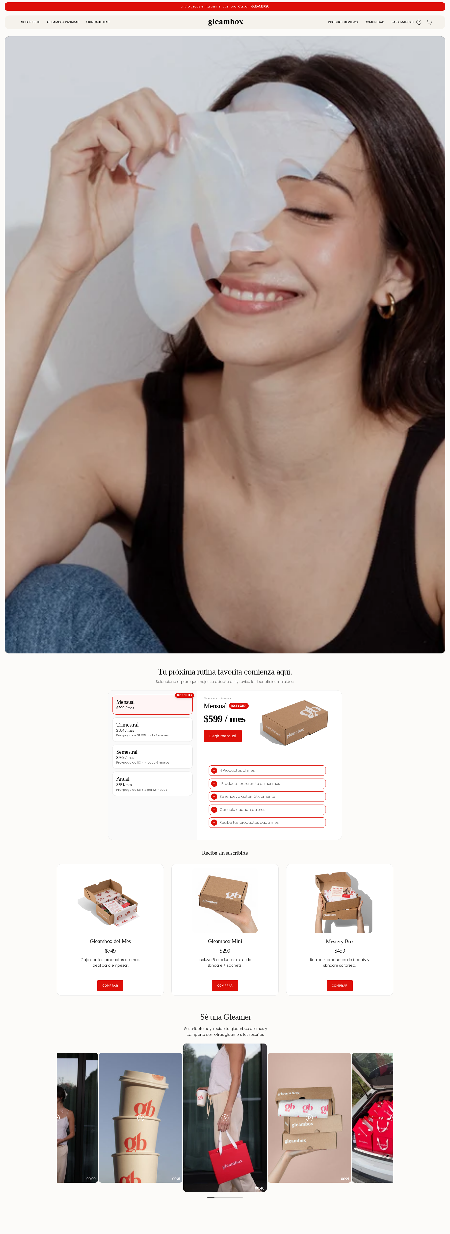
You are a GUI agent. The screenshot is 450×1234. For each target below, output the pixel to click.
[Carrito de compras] (429, 22)
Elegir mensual (222, 736)
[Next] (387, 1111)
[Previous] (62, 1111)
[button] (31, 22)
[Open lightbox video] (225, 1118)
